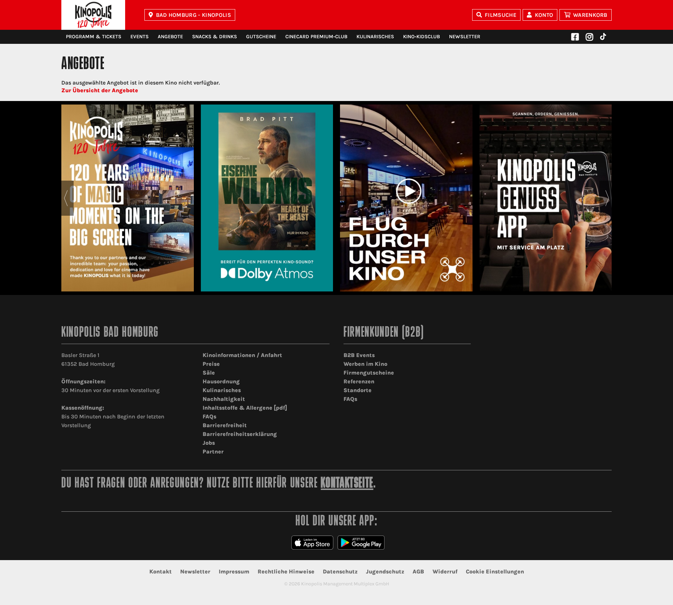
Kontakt (160, 571)
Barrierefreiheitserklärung (240, 434)
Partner (213, 451)
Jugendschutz (385, 571)
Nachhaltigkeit (224, 399)
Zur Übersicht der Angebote (99, 90)
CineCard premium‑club (316, 37)
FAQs (209, 416)
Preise (211, 364)
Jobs (209, 442)
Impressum (234, 571)
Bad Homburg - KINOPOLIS (193, 15)
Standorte (358, 390)
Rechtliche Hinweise (286, 571)
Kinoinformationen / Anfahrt (242, 355)
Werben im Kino (365, 364)
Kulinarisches (375, 37)
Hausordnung (221, 381)
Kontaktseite (347, 484)
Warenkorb (590, 15)
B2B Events (359, 355)
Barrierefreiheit (225, 425)
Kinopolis (93, 15)
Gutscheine (261, 37)
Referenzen (359, 381)
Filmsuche (500, 15)
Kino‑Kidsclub (421, 37)
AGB (418, 571)
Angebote (170, 37)
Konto (544, 15)
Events (139, 37)
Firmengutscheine (369, 372)
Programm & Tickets (93, 37)
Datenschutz (340, 571)
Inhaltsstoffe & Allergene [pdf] (245, 407)
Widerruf (445, 571)
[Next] (607, 198)
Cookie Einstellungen (495, 571)
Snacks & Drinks (214, 37)
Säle (209, 372)
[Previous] (66, 198)
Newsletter (464, 37)
